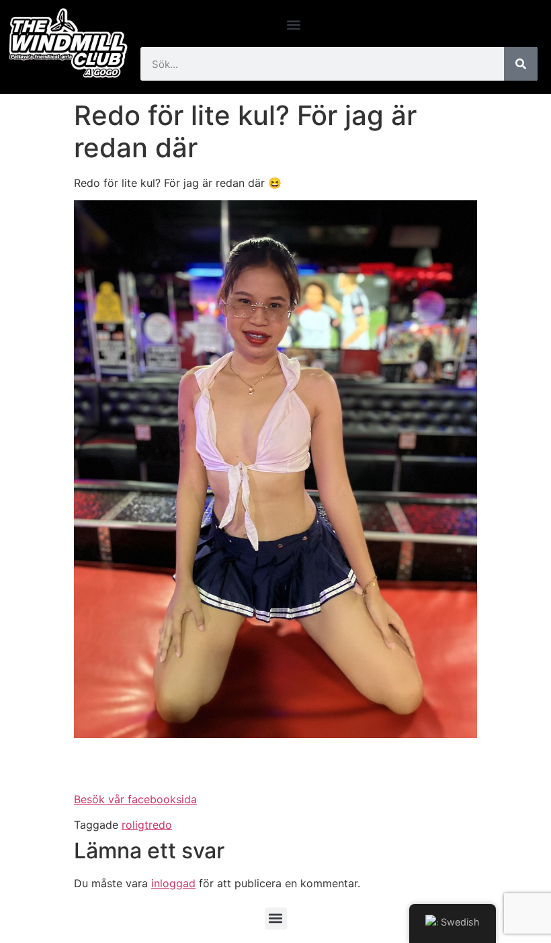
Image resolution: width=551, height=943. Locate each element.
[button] (294, 24)
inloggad (173, 883)
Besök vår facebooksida (135, 799)
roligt (135, 824)
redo (160, 824)
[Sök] (521, 64)
